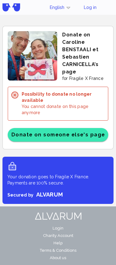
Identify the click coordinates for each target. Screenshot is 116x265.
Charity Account (58, 235)
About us (58, 257)
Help (58, 243)
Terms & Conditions (58, 250)
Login (58, 228)
